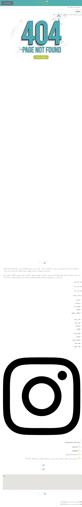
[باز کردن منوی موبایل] (80, 3)
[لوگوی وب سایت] (41, 3)
